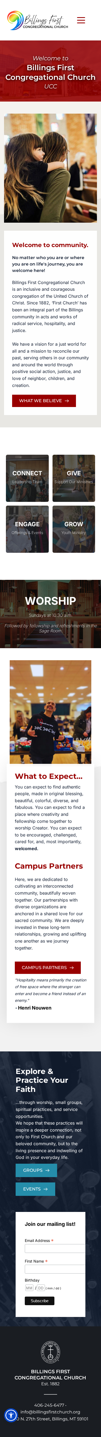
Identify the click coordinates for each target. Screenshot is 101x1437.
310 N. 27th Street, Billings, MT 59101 (50, 1418)
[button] (81, 20)
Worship (50, 600)
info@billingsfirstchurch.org (50, 1411)
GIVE (74, 473)
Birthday (32, 1280)
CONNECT (27, 473)
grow (73, 524)
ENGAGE (27, 524)
